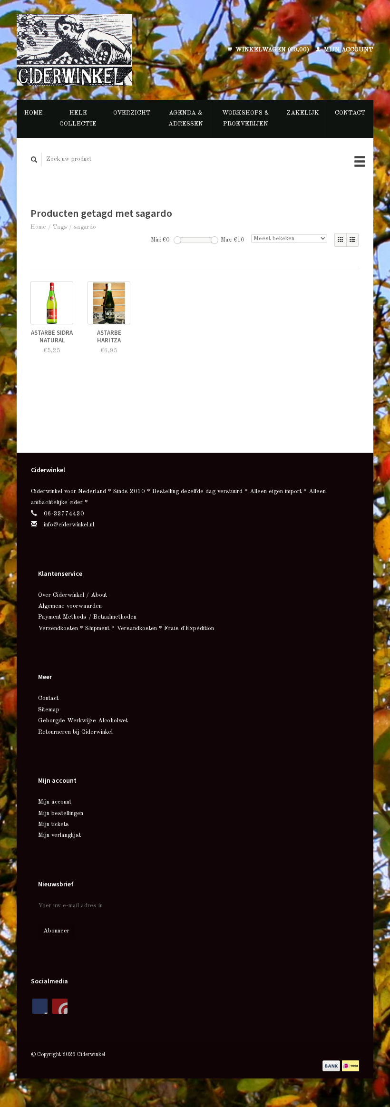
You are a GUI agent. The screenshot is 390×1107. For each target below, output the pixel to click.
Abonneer (56, 931)
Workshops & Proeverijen (245, 118)
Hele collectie (78, 118)
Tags (60, 227)
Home (33, 113)
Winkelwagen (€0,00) (272, 50)
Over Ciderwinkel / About (72, 595)
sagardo (85, 227)
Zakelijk (302, 113)
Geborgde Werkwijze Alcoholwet (83, 721)
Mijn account (347, 50)
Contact (350, 113)
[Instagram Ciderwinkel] (60, 1006)
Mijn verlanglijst (59, 835)
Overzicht (132, 113)
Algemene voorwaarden (70, 606)
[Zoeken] (34, 159)
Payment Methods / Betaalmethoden (87, 617)
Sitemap (48, 710)
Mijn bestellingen (60, 813)
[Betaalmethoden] (332, 1066)
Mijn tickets (53, 824)
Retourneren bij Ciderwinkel (75, 732)
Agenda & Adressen (185, 118)
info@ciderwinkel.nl (69, 525)
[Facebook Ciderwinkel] (40, 1006)
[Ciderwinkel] (95, 50)
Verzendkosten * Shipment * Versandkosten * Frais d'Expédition (126, 628)
